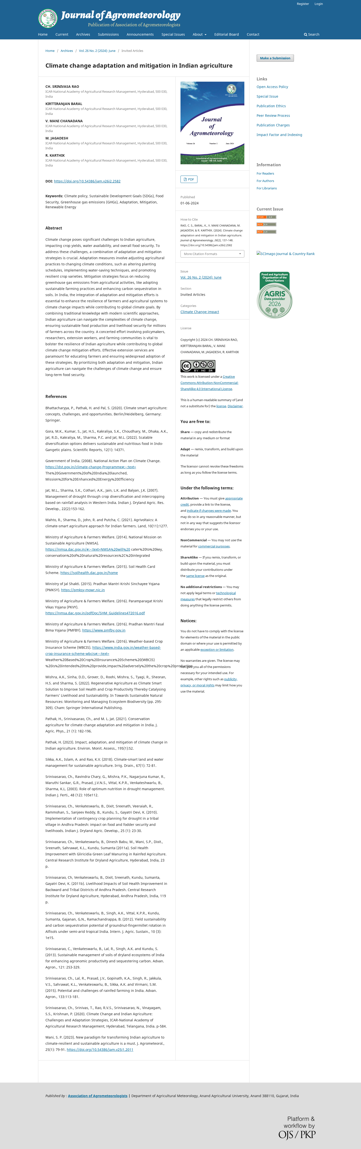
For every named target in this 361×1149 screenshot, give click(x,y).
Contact (253, 34)
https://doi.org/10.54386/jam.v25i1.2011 (100, 1049)
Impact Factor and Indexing (279, 134)
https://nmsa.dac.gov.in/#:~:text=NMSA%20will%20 (87, 549)
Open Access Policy (272, 86)
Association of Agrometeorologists (97, 1095)
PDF (190, 179)
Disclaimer (235, 406)
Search (313, 34)
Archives (83, 34)
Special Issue (267, 96)
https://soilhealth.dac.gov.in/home (89, 572)
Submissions (108, 34)
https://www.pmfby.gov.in (103, 630)
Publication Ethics (271, 106)
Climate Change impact (199, 311)
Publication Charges (273, 125)
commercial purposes (214, 546)
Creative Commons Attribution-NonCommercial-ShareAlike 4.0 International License (209, 382)
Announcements (140, 34)
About (198, 34)
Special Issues (173, 34)
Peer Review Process (273, 115)
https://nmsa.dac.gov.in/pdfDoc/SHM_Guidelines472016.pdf (95, 613)
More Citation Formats (200, 254)
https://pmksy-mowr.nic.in (83, 590)
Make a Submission (275, 58)
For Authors (265, 181)
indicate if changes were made (209, 510)
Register (303, 3)
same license (195, 576)
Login (319, 3)
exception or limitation (217, 649)
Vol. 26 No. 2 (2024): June (97, 50)
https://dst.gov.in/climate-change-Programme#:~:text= (90, 467)
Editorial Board (226, 34)
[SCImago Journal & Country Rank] (286, 253)
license (221, 406)
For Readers (265, 173)
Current (62, 34)
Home (43, 34)
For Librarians (267, 188)
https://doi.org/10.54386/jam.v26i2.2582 (87, 181)
